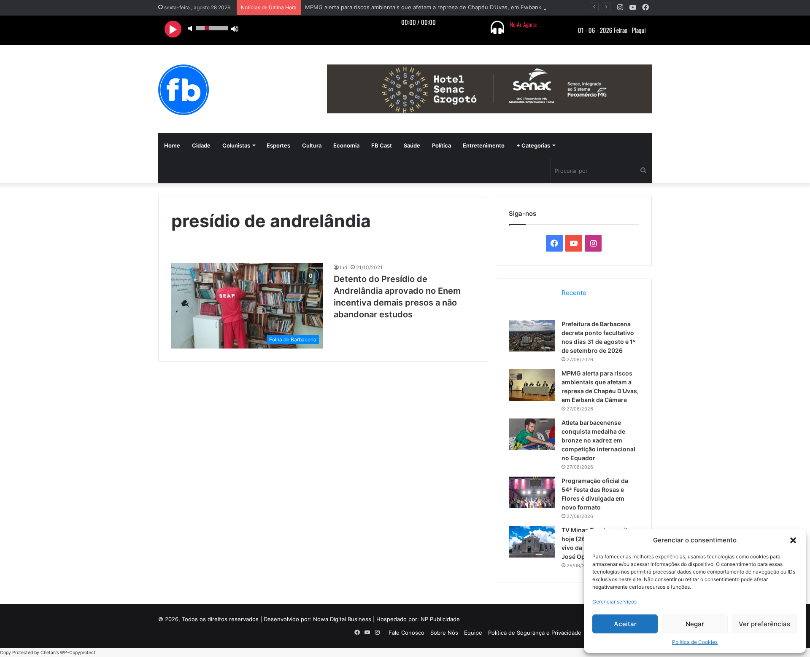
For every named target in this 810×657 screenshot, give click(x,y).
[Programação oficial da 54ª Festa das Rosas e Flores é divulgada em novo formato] (532, 492)
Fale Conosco (406, 632)
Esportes (278, 145)
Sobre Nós (444, 632)
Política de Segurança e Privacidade (534, 632)
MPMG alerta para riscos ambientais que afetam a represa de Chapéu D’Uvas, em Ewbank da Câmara (437, 7)
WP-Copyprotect (77, 652)
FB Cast (381, 145)
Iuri (343, 267)
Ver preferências (764, 624)
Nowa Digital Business (342, 619)
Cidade (201, 145)
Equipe (473, 632)
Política (441, 145)
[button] (793, 540)
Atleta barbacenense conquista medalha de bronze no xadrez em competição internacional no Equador (598, 440)
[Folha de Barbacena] (183, 89)
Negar (695, 624)
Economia (346, 145)
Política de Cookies (695, 642)
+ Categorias (533, 145)
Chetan (48, 652)
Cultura (311, 145)
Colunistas (236, 145)
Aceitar (625, 624)
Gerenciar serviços (614, 601)
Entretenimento (484, 145)
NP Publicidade (440, 619)
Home (172, 145)
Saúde (412, 145)
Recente (574, 293)
